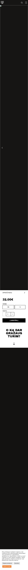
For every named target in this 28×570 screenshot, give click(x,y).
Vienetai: (4, 311)
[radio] (8, 307)
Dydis (5, 304)
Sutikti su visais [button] (6, 566)
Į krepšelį (14, 320)
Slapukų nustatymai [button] (7, 563)
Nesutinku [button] (16, 563)
